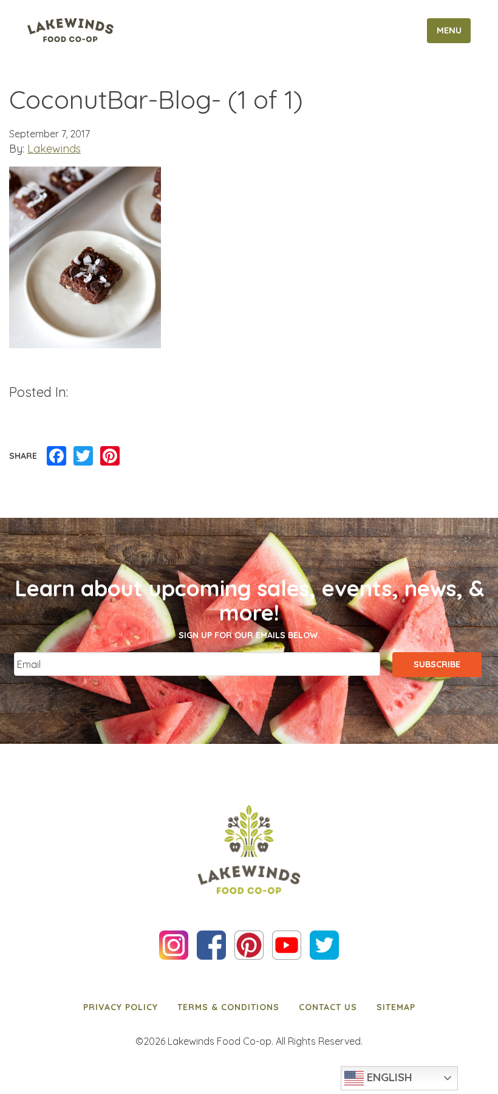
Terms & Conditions (228, 1007)
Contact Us (328, 1007)
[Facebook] (56, 456)
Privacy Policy (120, 1007)
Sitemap (396, 1007)
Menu (449, 30)
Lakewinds (54, 149)
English (388, 1077)
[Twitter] (83, 456)
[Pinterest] (110, 456)
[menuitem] (120, 1007)
